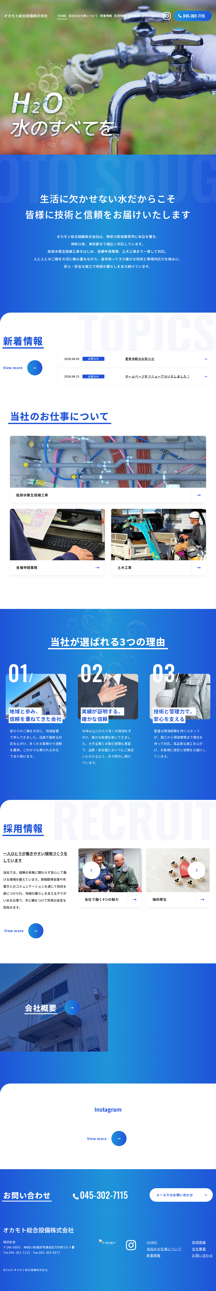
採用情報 (120, 16)
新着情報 (106, 16)
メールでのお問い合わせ (181, 1195)
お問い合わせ (151, 16)
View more (19, 367)
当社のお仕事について (83, 16)
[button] (91, 870)
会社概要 (134, 16)
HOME (62, 16)
